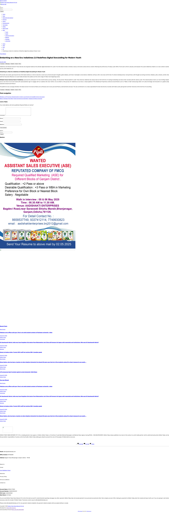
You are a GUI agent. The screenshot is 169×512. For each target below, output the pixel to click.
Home (4, 14)
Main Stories (2, 330)
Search (1, 8)
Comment (2, 115)
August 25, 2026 (3, 336)
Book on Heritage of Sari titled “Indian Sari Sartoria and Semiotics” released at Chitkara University (21, 99)
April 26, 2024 (3, 62)
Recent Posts (3, 326)
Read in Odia (5, 29)
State (4, 16)
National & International (8, 18)
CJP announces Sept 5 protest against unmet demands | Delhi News (18, 372)
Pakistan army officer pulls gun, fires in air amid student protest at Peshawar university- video (26, 333)
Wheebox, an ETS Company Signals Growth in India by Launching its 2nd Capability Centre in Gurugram (22, 97)
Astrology (7, 39)
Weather (7, 38)
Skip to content (3, 1)
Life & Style (7, 41)
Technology (5, 25)
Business (5, 20)
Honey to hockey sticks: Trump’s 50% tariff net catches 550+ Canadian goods (21, 352)
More (4, 30)
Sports (4, 21)
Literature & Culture (9, 36)
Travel (6, 32)
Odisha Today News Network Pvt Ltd (16, 506)
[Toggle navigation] (0, 6)
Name (1, 119)
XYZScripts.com (88, 511)
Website (2, 125)
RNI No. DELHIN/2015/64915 (18, 510)
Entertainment (6, 23)
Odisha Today (3, 338)
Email (1, 122)
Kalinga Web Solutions (11, 508)
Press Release (3, 54)
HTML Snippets (80, 511)
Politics (4, 27)
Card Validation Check (5, 471)
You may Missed (4, 380)
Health (6, 34)
